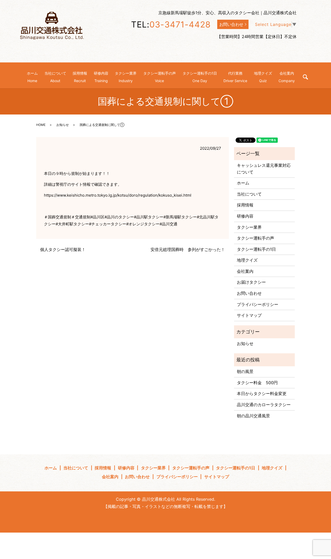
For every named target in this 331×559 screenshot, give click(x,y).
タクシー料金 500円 (257, 382)
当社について (249, 194)
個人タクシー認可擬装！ (63, 249)
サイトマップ (249, 315)
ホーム (243, 182)
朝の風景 (245, 371)
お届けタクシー (251, 282)
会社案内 (245, 271)
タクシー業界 (249, 227)
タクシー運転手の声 (255, 238)
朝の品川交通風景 (253, 415)
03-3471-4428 (180, 24)
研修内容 (245, 216)
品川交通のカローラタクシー (264, 404)
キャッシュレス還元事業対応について (264, 169)
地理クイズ (247, 260)
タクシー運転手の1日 (256, 249)
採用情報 (245, 204)
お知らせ (62, 125)
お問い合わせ (231, 24)
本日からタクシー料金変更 (262, 393)
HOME (41, 125)
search (305, 77)
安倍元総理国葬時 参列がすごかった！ (188, 249)
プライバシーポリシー (257, 304)
